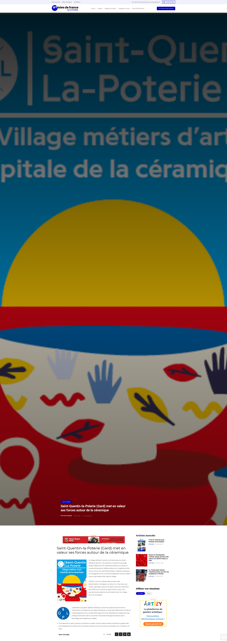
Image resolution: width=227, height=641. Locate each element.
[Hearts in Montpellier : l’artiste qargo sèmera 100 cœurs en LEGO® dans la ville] (141, 560)
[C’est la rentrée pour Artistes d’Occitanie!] (141, 545)
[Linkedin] (129, 634)
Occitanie (66, 502)
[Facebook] (116, 634)
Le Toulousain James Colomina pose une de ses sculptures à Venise (159, 572)
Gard (148, 593)
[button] (56, 2)
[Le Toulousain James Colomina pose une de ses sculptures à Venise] (141, 575)
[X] (120, 634)
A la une (151, 544)
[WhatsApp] (125, 634)
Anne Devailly (67, 515)
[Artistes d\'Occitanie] (65, 8)
